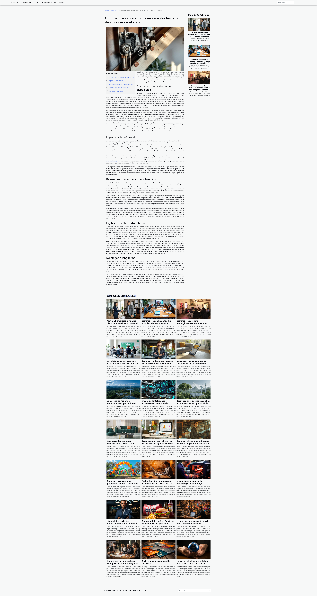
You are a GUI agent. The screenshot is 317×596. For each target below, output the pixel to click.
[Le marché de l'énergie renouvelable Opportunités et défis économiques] (123, 389)
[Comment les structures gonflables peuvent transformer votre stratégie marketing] (123, 469)
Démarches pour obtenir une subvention (121, 84)
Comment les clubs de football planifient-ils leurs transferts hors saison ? (199, 61)
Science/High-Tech (49, 2)
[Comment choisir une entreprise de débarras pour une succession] (193, 429)
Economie (14, 2)
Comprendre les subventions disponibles (121, 77)
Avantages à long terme (116, 91)
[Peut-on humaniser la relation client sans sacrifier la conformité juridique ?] (199, 24)
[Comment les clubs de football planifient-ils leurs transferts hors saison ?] (199, 51)
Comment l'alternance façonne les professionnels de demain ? (157, 362)
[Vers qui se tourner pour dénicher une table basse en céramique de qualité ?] (123, 429)
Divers (61, 2)
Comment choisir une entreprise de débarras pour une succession (193, 442)
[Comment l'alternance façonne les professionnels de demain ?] (158, 349)
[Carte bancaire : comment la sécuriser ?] (158, 549)
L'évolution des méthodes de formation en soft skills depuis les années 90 (123, 363)
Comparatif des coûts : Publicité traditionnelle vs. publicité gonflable (157, 523)
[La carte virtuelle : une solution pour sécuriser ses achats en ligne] (193, 549)
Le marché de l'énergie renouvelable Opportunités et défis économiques (121, 403)
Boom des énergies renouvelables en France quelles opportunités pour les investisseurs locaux (193, 403)
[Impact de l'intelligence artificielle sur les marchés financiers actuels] (158, 389)
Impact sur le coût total (116, 81)
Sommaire (112, 73)
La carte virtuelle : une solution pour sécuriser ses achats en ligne (192, 563)
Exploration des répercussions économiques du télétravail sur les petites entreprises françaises (158, 483)
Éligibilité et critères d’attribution (118, 87)
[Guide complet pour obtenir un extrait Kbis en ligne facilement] (158, 429)
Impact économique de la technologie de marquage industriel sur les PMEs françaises (193, 483)
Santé (37, 2)
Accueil (107, 11)
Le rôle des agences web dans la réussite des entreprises (192, 522)
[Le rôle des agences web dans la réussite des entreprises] (193, 509)
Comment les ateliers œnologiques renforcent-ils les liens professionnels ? (199, 88)
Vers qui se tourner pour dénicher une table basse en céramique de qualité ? (120, 443)
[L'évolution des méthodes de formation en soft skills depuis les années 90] (123, 349)
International (26, 2)
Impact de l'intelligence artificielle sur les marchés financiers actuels (154, 403)
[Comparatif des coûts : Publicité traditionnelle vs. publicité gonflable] (158, 509)
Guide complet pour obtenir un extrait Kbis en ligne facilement (157, 442)
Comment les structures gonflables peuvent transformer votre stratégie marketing (122, 483)
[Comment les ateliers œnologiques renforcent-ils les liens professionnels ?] (199, 77)
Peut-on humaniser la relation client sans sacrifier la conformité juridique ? (199, 34)
